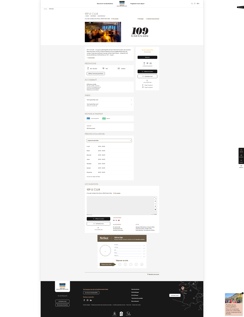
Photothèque (135, 292)
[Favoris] (195, 4)
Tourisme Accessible (137, 298)
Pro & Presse (134, 295)
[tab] (108, 140)
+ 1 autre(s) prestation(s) (147, 65)
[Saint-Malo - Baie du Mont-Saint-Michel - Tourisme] (122, 3)
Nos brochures (135, 289)
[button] (192, 3)
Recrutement (135, 301)
